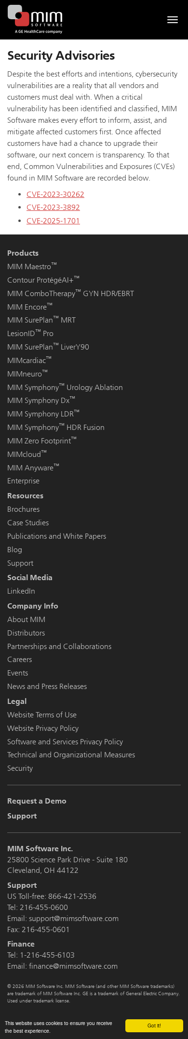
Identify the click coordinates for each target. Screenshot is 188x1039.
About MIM (26, 619)
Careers (19, 659)
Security (20, 768)
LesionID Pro (30, 333)
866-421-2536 (72, 896)
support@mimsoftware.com (74, 918)
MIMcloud (27, 454)
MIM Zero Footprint (42, 440)
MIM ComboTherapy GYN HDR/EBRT (70, 293)
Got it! (154, 1025)
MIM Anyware (33, 467)
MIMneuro (27, 373)
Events (17, 672)
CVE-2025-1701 (53, 220)
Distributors (26, 632)
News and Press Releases (47, 686)
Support (20, 563)
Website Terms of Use (42, 714)
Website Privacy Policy (43, 728)
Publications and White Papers (56, 536)
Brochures (23, 509)
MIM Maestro (32, 266)
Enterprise (23, 480)
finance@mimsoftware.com (73, 966)
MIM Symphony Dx (41, 400)
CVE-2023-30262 (55, 194)
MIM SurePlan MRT (41, 320)
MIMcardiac (29, 360)
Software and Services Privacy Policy (65, 741)
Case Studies (28, 522)
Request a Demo (37, 800)
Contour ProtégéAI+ (43, 280)
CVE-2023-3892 (53, 207)
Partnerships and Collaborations (59, 646)
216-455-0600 (44, 907)
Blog (14, 549)
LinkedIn (21, 591)
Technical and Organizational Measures (71, 754)
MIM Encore (30, 307)
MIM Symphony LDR (43, 413)
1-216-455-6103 (47, 955)
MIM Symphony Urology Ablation (65, 387)
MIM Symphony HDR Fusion (56, 427)
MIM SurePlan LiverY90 (48, 346)
